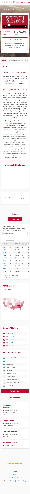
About (4, 60)
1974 (4, 252)
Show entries (10, 239)
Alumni (12, 333)
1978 (4, 247)
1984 (4, 250)
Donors (11, 244)
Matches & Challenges (16, 60)
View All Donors (15, 219)
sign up (22, 3)
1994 (4, 271)
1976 (4, 263)
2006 (4, 268)
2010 (4, 258)
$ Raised (17, 244)
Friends (11, 343)
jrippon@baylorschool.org (18, 481)
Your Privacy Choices (15, 478)
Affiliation (5, 244)
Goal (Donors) (24, 243)
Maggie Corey (8, 421)
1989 (4, 266)
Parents (11, 340)
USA (4, 289)
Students (11, 337)
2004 (4, 255)
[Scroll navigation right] (29, 60)
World (10, 289)
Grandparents (13, 346)
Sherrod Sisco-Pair (10, 443)
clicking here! (17, 47)
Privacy (15, 475)
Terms (15, 471)
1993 (4, 260)
